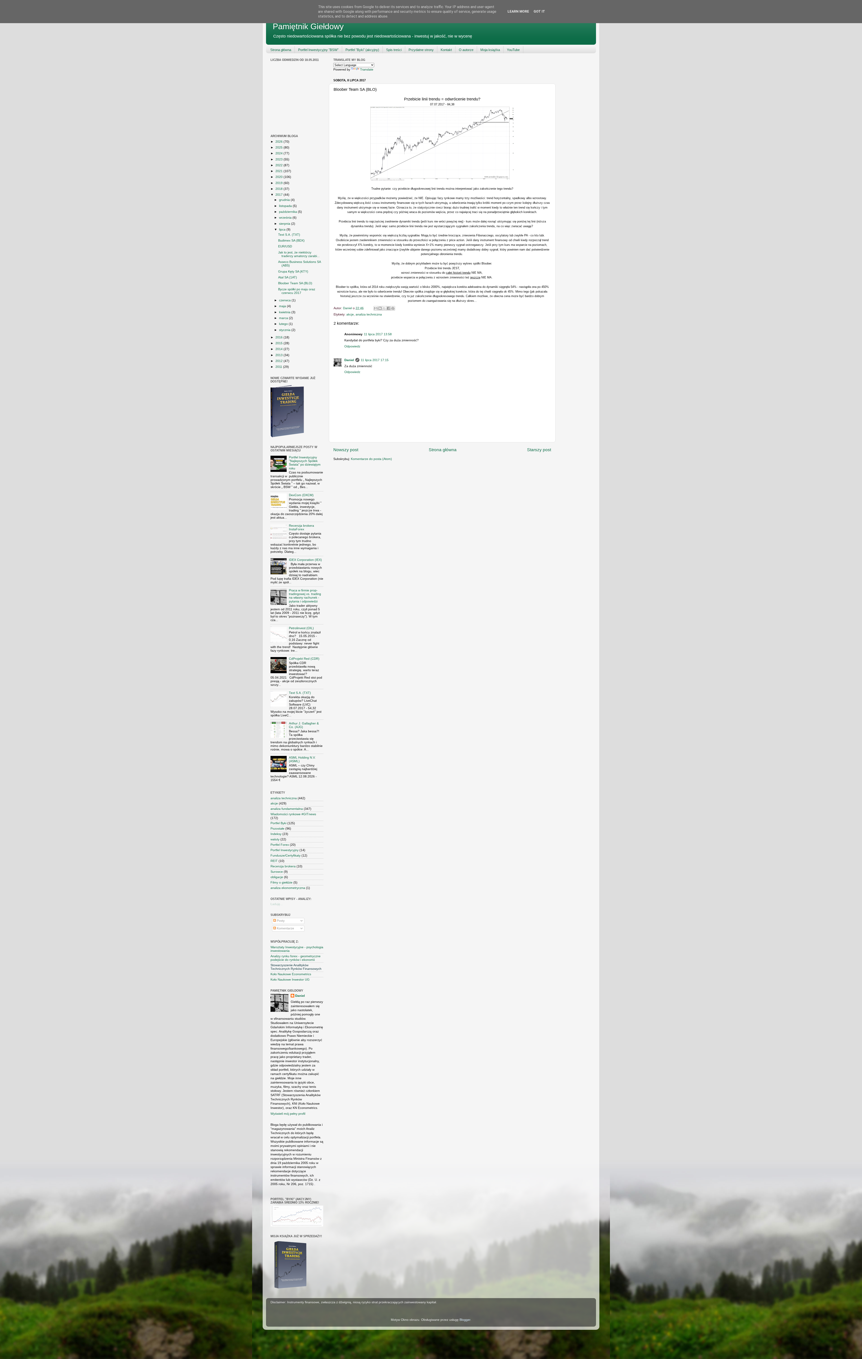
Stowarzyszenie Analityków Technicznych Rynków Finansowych (295, 967)
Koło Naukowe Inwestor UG (290, 979)
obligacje (276, 877)
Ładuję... (276, 904)
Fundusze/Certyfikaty (285, 855)
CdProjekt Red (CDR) (304, 658)
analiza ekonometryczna (287, 888)
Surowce (276, 871)
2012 (279, 361)
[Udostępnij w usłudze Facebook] (388, 308)
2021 (279, 171)
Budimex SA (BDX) (291, 240)
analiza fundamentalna (286, 809)
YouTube (513, 50)
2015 (279, 343)
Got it (539, 11)
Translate (366, 69)
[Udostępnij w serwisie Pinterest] (393, 308)
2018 (279, 189)
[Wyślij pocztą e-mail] (376, 308)
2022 (279, 165)
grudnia (285, 200)
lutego (284, 324)
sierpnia (285, 223)
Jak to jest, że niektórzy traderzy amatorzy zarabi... (299, 254)
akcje (350, 314)
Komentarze (285, 928)
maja (283, 306)
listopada (286, 206)
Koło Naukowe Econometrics (290, 974)
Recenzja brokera (283, 866)
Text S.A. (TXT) (289, 234)
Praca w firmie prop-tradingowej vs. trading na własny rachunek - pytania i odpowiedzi (305, 596)
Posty (280, 920)
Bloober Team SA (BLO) (295, 283)
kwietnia (285, 312)
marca (284, 318)
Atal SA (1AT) (287, 277)
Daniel (349, 360)
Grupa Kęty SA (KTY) (293, 271)
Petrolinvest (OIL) (301, 628)
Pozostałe (277, 828)
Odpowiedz (352, 346)
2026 (279, 141)
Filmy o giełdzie (281, 882)
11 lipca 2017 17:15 (375, 360)
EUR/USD (285, 246)
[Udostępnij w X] (384, 308)
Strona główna (280, 50)
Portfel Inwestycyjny (284, 850)
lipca (282, 229)
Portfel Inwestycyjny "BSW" (318, 50)
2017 (279, 194)
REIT (274, 861)
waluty (274, 839)
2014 (279, 349)
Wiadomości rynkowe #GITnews (293, 814)
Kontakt (446, 50)
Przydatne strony (421, 50)
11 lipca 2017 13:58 (378, 334)
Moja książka (490, 50)
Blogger (465, 1319)
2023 (279, 159)
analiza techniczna (369, 314)
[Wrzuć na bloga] (380, 308)
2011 (279, 367)
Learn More (518, 11)
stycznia (285, 330)
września (285, 217)
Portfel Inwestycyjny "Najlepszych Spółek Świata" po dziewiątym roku (305, 463)
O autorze (466, 50)
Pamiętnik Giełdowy (308, 26)
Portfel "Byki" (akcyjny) (362, 50)
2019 (279, 183)
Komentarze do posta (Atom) (371, 459)
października (288, 211)
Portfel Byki (278, 823)
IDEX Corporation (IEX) (305, 560)
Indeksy (275, 834)
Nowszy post (345, 449)
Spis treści (394, 50)
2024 (279, 153)
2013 (279, 355)
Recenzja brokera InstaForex (301, 527)
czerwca (285, 300)
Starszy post (539, 449)
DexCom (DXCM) (301, 495)
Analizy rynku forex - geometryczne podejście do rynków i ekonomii (295, 958)
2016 (279, 337)
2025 (279, 147)
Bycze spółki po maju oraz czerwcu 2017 (296, 291)
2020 (279, 177)
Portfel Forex (279, 844)
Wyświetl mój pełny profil (287, 1113)
